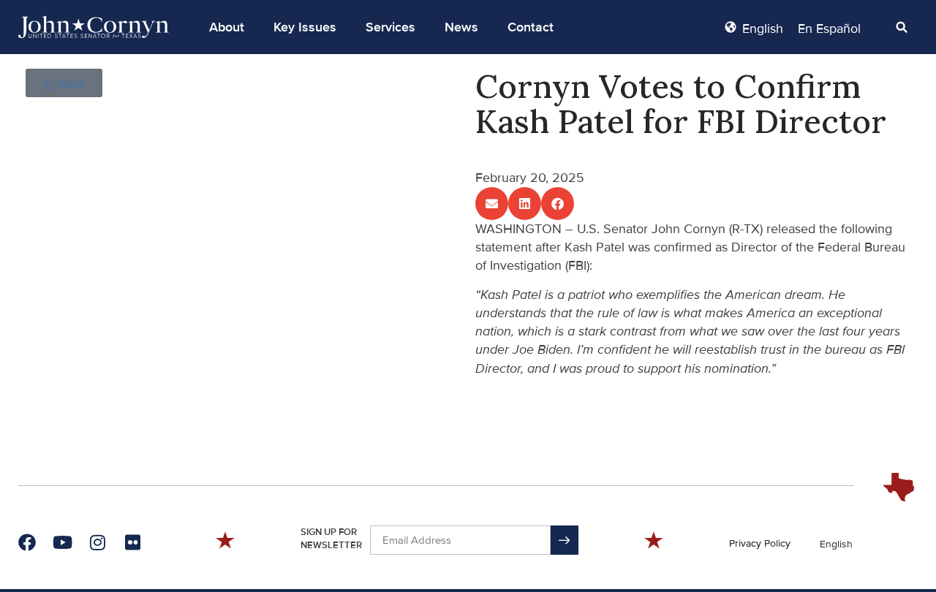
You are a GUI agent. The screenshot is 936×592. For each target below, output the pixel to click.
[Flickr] (132, 542)
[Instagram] (97, 542)
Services (390, 27)
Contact (530, 27)
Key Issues (304, 27)
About (226, 27)
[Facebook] (27, 542)
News (461, 27)
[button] (227, 27)
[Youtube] (62, 542)
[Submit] (564, 540)
